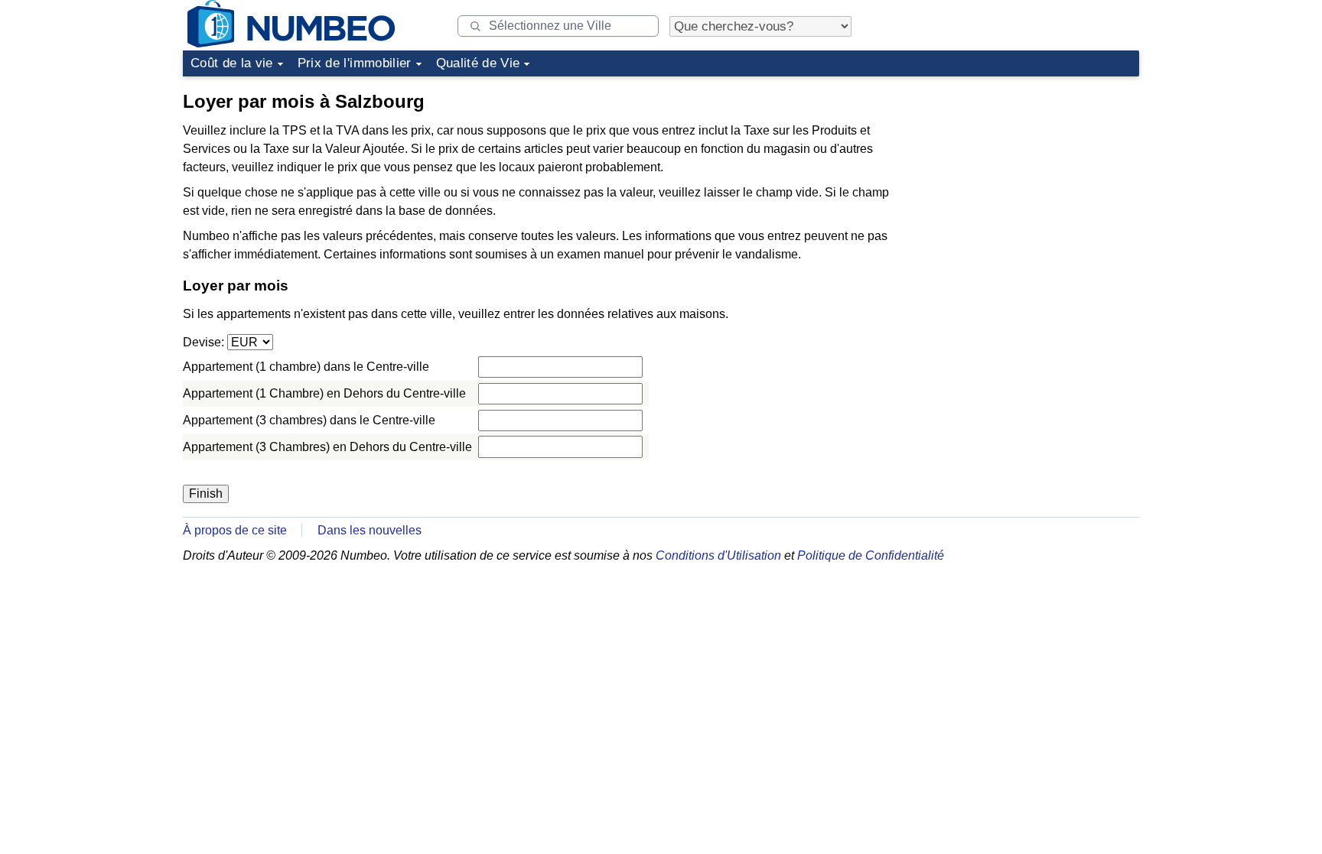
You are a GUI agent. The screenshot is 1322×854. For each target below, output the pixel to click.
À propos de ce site (235, 530)
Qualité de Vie (478, 63)
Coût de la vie (231, 63)
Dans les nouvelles (369, 530)
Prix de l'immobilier (355, 63)
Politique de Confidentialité (870, 555)
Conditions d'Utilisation (718, 555)
